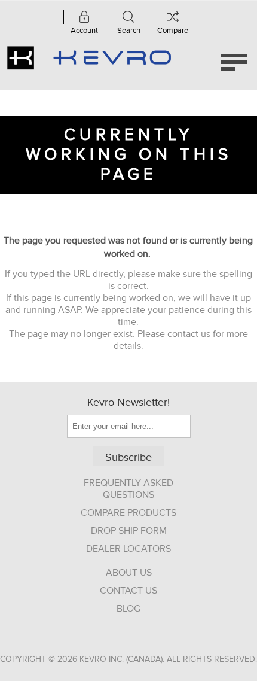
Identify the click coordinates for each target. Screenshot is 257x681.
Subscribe (128, 457)
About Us (129, 573)
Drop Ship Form (129, 531)
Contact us (128, 591)
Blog (128, 609)
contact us (188, 334)
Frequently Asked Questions (128, 489)
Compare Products (128, 513)
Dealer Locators (128, 549)
